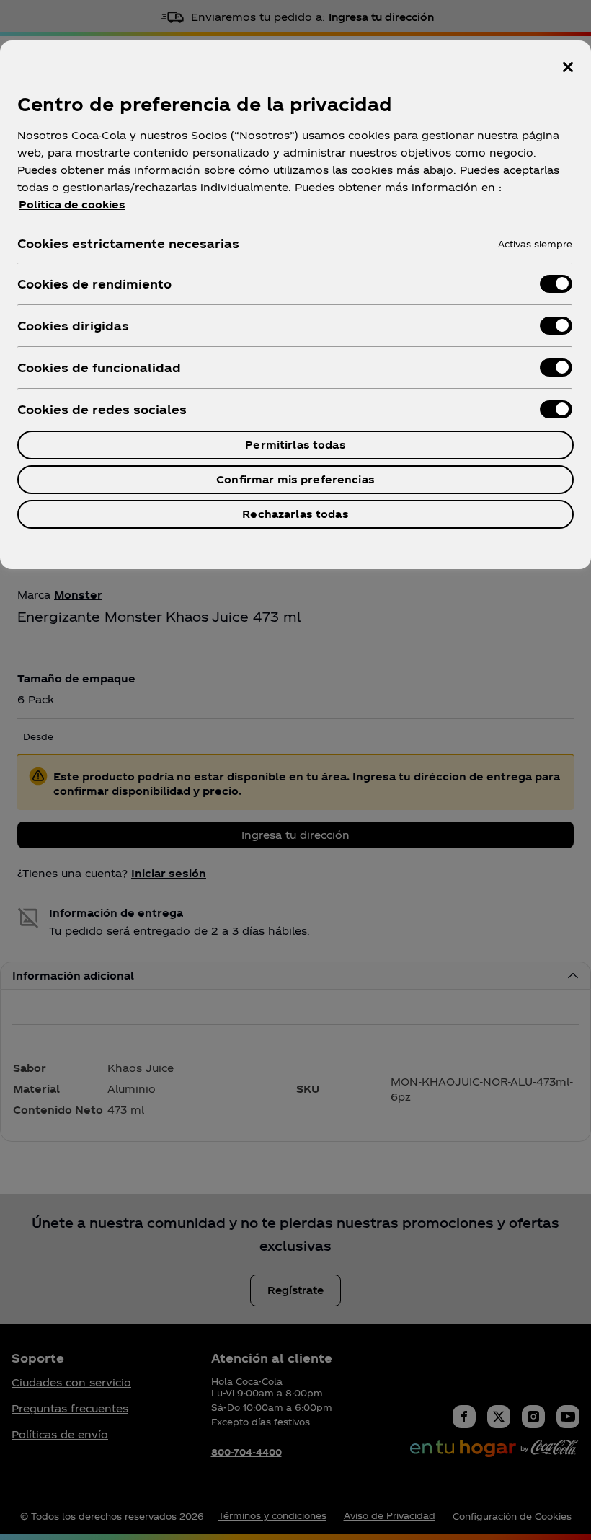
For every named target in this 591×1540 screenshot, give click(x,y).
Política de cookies (72, 204)
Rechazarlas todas (295, 514)
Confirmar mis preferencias (295, 479)
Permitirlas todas (295, 445)
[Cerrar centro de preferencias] (568, 67)
